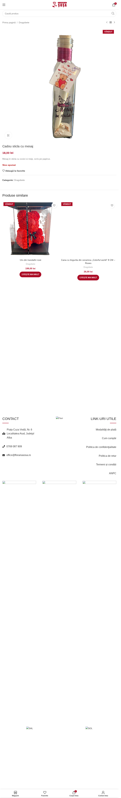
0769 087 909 (14, 493)
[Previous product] (107, 22)
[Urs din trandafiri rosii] (30, 229)
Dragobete (24, 22)
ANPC (112, 520)
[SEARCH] (113, 13)
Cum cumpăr (109, 485)
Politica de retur (107, 502)
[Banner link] (19, 533)
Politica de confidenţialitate (101, 494)
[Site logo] (59, 4)
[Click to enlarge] (8, 135)
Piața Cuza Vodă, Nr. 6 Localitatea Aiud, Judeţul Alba (20, 480)
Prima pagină (9, 22)
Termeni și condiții (106, 511)
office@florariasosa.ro (18, 502)
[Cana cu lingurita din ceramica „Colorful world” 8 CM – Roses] (88, 319)
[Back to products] (110, 22)
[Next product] (114, 22)
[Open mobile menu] (4, 5)
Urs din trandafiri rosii (30, 260)
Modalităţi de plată (106, 476)
